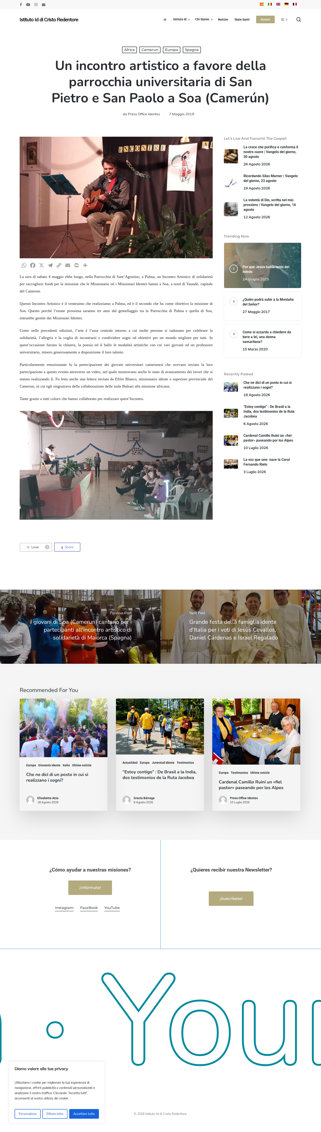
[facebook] (21, 4)
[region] (57, 1092)
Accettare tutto (84, 1114)
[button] (90, 887)
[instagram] (36, 4)
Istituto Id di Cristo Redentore (49, 19)
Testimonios (185, 762)
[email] (43, 4)
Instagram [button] (64, 908)
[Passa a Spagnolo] (262, 4)
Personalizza (27, 1114)
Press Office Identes (144, 114)
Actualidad (130, 762)
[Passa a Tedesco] (286, 4)
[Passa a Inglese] (278, 4)
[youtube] (28, 4)
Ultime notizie (81, 765)
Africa (129, 50)
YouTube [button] (112, 908)
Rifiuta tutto (55, 1114)
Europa (171, 50)
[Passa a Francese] (295, 4)
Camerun (150, 50)
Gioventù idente (49, 765)
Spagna (192, 50)
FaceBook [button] (89, 908)
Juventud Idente (163, 762)
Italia (66, 765)
